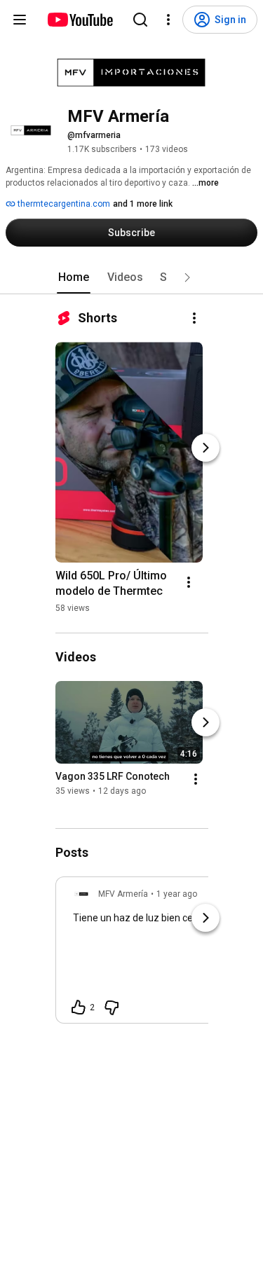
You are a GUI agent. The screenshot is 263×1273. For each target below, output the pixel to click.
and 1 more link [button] (143, 204)
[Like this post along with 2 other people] (78, 1007)
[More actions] (194, 318)
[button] (187, 277)
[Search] (140, 19)
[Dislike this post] (111, 1007)
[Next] (205, 448)
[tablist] (132, 277)
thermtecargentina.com (62, 204)
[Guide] (19, 19)
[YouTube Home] (79, 19)
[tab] (73, 277)
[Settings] (168, 19)
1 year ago (176, 894)
